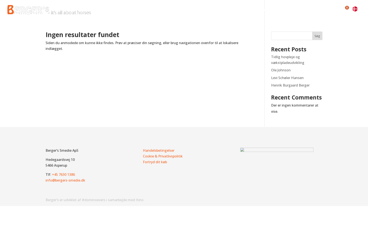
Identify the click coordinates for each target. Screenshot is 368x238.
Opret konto (309, 11)
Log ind (332, 11)
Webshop (250, 11)
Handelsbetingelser (158, 150)
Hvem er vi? (186, 11)
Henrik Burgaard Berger (290, 85)
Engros (287, 11)
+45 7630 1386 (63, 174)
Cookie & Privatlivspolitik (163, 156)
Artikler (270, 11)
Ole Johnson (281, 70)
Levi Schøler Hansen (287, 77)
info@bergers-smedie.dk (65, 180)
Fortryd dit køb (155, 162)
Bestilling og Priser (221, 11)
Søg (317, 36)
